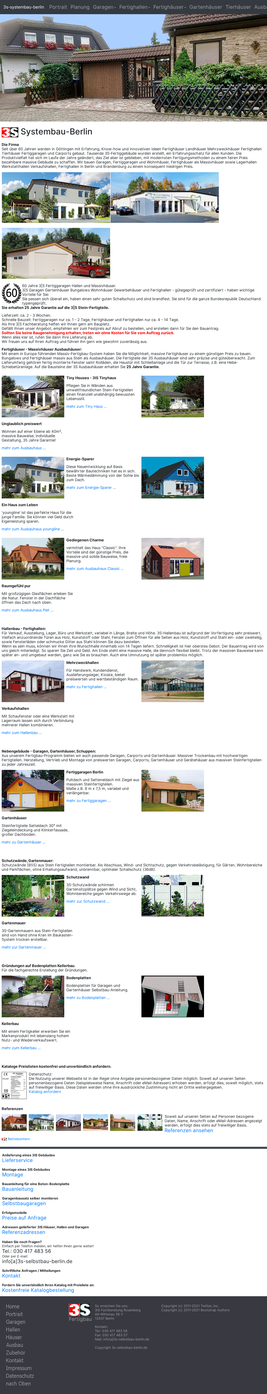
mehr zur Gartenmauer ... (24, 947)
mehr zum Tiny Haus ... (86, 406)
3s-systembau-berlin (23, 7)
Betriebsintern (19, 1139)
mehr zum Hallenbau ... (22, 732)
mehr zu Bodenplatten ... (88, 997)
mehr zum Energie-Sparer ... (91, 487)
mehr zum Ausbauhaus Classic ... (95, 568)
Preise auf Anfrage (24, 1218)
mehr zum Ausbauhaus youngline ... (33, 529)
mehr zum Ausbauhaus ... (24, 448)
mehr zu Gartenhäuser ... (23, 842)
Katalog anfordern (45, 1091)
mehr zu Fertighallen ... (86, 687)
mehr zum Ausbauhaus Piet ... (28, 610)
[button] (104, 7)
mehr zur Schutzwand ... (88, 901)
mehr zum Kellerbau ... (21, 1048)
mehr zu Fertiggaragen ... (88, 800)
